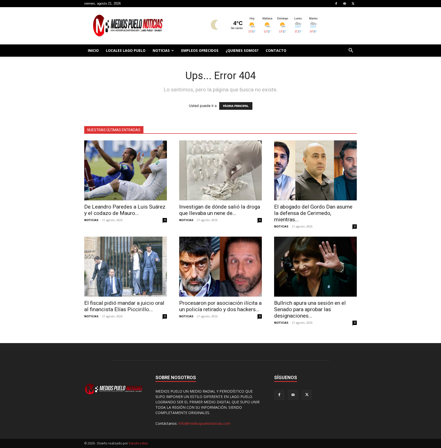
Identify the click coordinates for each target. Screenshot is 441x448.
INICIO (93, 50)
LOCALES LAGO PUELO (125, 50)
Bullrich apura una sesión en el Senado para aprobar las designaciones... (310, 309)
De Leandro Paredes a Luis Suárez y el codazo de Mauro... (124, 210)
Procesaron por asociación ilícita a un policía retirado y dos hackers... (220, 306)
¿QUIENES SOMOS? (242, 50)
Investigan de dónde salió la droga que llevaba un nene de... (219, 210)
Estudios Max (138, 443)
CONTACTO (276, 50)
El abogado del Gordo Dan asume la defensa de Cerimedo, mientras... (313, 213)
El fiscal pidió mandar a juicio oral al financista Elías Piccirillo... (124, 306)
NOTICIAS (161, 50)
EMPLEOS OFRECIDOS (199, 50)
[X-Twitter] (353, 3)
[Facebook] (336, 3)
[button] (351, 51)
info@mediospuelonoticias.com (204, 423)
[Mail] (344, 3)
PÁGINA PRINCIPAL (236, 106)
